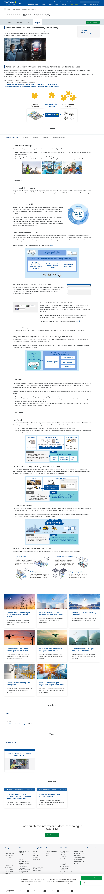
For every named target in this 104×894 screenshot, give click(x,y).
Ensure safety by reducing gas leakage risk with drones (83, 650)
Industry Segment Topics (66, 854)
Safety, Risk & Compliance (22, 855)
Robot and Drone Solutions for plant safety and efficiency (19, 754)
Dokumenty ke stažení (51, 851)
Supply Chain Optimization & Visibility (24, 868)
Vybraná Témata (74, 4)
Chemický (7, 861)
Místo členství (70, 2)
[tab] (11, 137)
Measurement (36, 855)
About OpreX (63, 856)
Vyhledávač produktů (79, 857)
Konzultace (35, 857)
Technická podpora (87, 33)
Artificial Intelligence (64, 866)
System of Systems (64, 858)
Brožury (84, 30)
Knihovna (64, 4)
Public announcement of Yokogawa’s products (38, 867)
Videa (47, 855)
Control (34, 853)
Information (35, 851)
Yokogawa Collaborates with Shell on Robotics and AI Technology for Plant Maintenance (31, 84)
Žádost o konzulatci (92, 22)
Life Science (35, 865)
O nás (60, 2)
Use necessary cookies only (91, 883)
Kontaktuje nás (94, 4)
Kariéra (64, 2)
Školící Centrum (77, 855)
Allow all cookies (91, 877)
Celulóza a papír (9, 871)
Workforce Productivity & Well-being (24, 852)
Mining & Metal (8, 867)
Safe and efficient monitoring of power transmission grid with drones (18, 615)
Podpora (84, 4)
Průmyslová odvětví (33, 4)
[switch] (44, 891)
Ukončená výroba (37, 870)
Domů (8, 9)
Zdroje (47, 853)
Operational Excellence (24, 861)
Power (6, 863)
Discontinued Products (79, 861)
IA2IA (61, 861)
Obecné (76, 2)
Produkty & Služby (53, 4)
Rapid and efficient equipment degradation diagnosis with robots (51, 684)
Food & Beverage (9, 869)
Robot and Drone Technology (17, 724)
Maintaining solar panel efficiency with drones (84, 614)
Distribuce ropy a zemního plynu (9, 856)
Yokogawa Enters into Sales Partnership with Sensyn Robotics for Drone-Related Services (31, 86)
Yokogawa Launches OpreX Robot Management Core (51, 795)
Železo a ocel (8, 873)
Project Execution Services (37, 860)
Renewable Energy (9, 865)
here (51, 245)
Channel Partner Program (77, 864)
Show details (79, 891)
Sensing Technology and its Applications (66, 872)
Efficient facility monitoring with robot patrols (18, 684)
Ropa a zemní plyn (9, 853)
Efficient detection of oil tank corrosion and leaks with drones (51, 614)
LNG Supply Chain (9, 859)
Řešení (43, 4)
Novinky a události (53, 2)
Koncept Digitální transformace (64, 863)
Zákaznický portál (78, 859)
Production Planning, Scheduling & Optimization (24, 873)
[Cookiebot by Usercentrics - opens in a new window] (10, 891)
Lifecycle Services (37, 863)
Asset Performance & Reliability (24, 858)
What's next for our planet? (64, 852)
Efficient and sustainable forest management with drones (50, 650)
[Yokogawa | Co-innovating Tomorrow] (10, 3)
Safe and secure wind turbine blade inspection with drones (17, 650)
